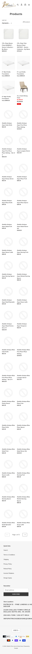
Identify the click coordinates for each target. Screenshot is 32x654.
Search (6, 550)
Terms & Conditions (9, 554)
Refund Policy (8, 568)
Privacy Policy (8, 564)
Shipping (6, 559)
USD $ (15, 630)
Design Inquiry (8, 578)
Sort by (4, 20)
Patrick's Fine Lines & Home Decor (15, 646)
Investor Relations (9, 573)
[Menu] (29, 5)
